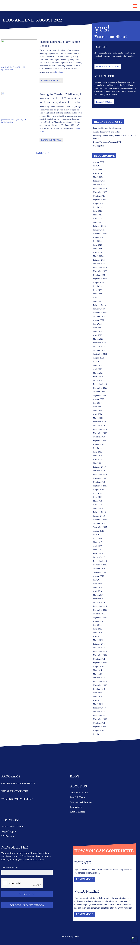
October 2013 (99, 689)
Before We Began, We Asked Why (107, 142)
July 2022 (97, 324)
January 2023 (99, 309)
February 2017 (99, 553)
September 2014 (100, 663)
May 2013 (97, 696)
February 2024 (99, 260)
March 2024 (98, 256)
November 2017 (100, 519)
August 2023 (98, 282)
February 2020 (99, 422)
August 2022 (98, 320)
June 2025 (97, 211)
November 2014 (100, 655)
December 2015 (100, 606)
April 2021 (97, 369)
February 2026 (99, 181)
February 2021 (99, 376)
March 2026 (98, 177)
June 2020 (97, 407)
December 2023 (100, 267)
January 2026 (99, 185)
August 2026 (98, 162)
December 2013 (100, 681)
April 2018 (97, 504)
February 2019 (99, 467)
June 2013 (97, 693)
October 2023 (99, 275)
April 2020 (97, 414)
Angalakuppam (8, 831)
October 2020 (99, 392)
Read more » (60, 72)
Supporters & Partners (81, 802)
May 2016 (97, 587)
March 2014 (98, 674)
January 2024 (99, 264)
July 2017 (97, 535)
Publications (76, 807)
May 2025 (97, 215)
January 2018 (99, 516)
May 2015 (97, 632)
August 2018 (98, 489)
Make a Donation (107, 66)
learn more (104, 101)
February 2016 (99, 599)
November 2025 (100, 192)
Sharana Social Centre (12, 826)
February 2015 (99, 644)
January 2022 (99, 346)
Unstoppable (98, 146)
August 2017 (98, 531)
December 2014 (100, 651)
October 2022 (99, 316)
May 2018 (97, 501)
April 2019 (97, 459)
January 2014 (99, 678)
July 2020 (97, 403)
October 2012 (99, 723)
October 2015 (99, 614)
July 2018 (97, 493)
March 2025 (98, 222)
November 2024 (100, 233)
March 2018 (98, 508)
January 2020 (99, 425)
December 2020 (100, 384)
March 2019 (98, 463)
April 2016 (97, 591)
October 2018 (99, 482)
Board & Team (77, 797)
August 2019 (98, 444)
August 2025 (98, 203)
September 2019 (100, 441)
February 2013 (99, 708)
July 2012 (97, 734)
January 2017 (99, 557)
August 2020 (98, 399)
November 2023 (100, 271)
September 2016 (100, 572)
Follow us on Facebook (27, 905)
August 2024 (98, 237)
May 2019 (97, 456)
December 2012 (100, 715)
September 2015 (100, 617)
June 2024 (97, 245)
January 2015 (99, 647)
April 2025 (97, 218)
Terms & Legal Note (70, 936)
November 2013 (100, 685)
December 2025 (100, 188)
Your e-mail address (9, 867)
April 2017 (97, 546)
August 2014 (98, 666)
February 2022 (99, 343)
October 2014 (99, 659)
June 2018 (97, 497)
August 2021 (98, 358)
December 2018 (100, 474)
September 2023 (100, 279)
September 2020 (100, 395)
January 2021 (99, 380)
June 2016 (97, 584)
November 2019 (100, 433)
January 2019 (99, 471)
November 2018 (100, 478)
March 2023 (98, 301)
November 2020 (100, 388)
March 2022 (98, 339)
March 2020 (98, 418)
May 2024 (97, 248)
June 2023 (97, 290)
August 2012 (98, 730)
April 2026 (97, 173)
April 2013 (97, 700)
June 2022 (97, 328)
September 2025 (100, 200)
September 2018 (100, 486)
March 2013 (98, 704)
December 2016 (100, 561)
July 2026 (97, 166)
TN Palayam (7, 836)
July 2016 (97, 580)
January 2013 (99, 712)
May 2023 (97, 294)
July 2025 (97, 207)
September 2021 (100, 354)
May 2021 (97, 365)
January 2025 (99, 230)
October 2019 (99, 437)
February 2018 (99, 512)
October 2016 (99, 568)
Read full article (51, 80)
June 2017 (97, 538)
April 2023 (97, 297)
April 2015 (97, 636)
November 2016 (100, 565)
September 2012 (100, 727)
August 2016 (98, 576)
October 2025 (99, 196)
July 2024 (97, 241)
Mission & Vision (79, 792)
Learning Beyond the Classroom (107, 128)
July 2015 (97, 625)
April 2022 (97, 335)
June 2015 (97, 629)
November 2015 (100, 610)
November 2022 (100, 313)
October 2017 (99, 523)
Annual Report (77, 811)
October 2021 (99, 350)
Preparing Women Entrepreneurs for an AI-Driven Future (114, 136)
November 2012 (100, 719)
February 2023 (99, 305)
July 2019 (97, 448)
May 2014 (97, 670)
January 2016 (99, 602)
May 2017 (97, 542)
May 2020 (97, 410)
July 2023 (97, 286)
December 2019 (100, 429)
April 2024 (97, 252)
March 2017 (98, 550)
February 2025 (99, 226)
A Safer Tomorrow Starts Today (106, 132)
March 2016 (98, 595)
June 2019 (97, 452)
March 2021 (98, 373)
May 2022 (97, 331)
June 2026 (97, 169)
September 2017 (100, 527)
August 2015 (98, 621)
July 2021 (97, 361)
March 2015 (98, 640)
